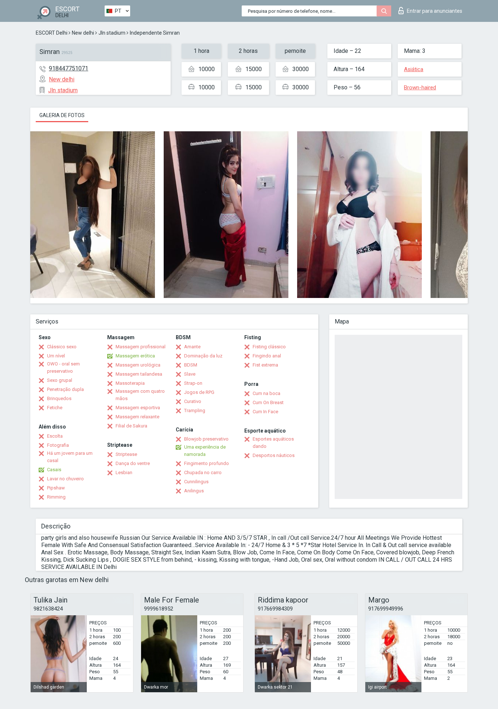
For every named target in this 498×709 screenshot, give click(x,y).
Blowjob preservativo (206, 439)
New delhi (83, 33)
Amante (192, 346)
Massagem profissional (141, 346)
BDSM (190, 365)
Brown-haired (420, 87)
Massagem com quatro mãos (140, 394)
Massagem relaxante (137, 416)
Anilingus (194, 490)
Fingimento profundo (206, 463)
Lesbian (124, 472)
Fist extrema (265, 365)
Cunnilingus (196, 481)
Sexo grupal (59, 380)
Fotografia (58, 445)
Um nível (56, 356)
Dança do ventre (133, 463)
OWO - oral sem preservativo (63, 367)
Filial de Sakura (131, 426)
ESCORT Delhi (51, 33)
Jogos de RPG (199, 392)
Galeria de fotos (62, 115)
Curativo (192, 401)
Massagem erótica (135, 356)
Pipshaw (56, 488)
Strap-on (193, 383)
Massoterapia (130, 383)
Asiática (413, 69)
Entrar (434, 11)
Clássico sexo (62, 346)
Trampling (194, 410)
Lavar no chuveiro (65, 478)
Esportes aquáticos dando (273, 442)
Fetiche (54, 407)
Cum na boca (266, 393)
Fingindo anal (267, 356)
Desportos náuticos (274, 455)
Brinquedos (59, 398)
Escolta (55, 436)
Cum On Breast (268, 402)
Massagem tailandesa (139, 374)
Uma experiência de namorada (205, 450)
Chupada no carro (203, 472)
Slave (189, 374)
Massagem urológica (138, 365)
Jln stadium (111, 33)
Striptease (126, 454)
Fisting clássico (269, 346)
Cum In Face (265, 411)
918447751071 (68, 68)
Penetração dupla (65, 389)
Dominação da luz (203, 356)
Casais (54, 469)
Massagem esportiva (138, 407)
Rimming (56, 497)
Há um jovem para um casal (70, 456)
